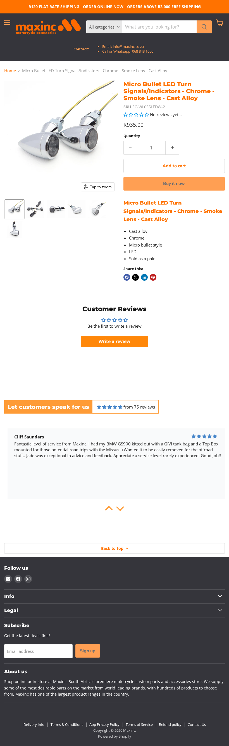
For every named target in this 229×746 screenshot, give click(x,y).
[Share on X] (135, 277)
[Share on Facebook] (126, 277)
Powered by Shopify (114, 736)
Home (10, 70)
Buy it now (174, 183)
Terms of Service (139, 724)
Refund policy (170, 724)
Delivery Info (33, 724)
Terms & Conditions (67, 724)
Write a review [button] (114, 341)
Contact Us (197, 724)
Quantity (131, 136)
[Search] (204, 26)
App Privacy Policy (104, 724)
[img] (109, 407)
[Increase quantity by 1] (172, 148)
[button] (14, 209)
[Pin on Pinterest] (153, 277)
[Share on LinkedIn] (144, 277)
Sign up (88, 651)
